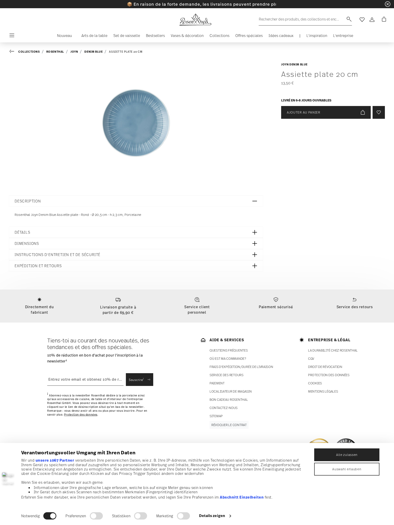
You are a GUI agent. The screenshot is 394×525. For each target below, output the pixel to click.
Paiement (217, 383)
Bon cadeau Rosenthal (229, 399)
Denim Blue (93, 52)
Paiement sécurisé (276, 306)
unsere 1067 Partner (55, 460)
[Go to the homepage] (195, 20)
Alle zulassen (347, 455)
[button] (63, 36)
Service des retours (355, 306)
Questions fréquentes (229, 350)
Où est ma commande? (228, 358)
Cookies (315, 383)
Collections (29, 52)
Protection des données (80, 414)
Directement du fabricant (39, 309)
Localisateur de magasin (231, 391)
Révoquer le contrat (229, 425)
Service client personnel (197, 309)
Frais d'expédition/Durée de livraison (241, 367)
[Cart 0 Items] (383, 19)
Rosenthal (55, 52)
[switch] (96, 516)
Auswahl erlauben (346, 469)
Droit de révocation (325, 367)
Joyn (74, 52)
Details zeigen (212, 515)
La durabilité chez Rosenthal (333, 350)
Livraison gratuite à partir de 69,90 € (118, 310)
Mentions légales (323, 391)
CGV (311, 358)
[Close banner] (387, 4)
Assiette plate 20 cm (125, 52)
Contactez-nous (224, 408)
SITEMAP (216, 416)
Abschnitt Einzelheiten (242, 497)
